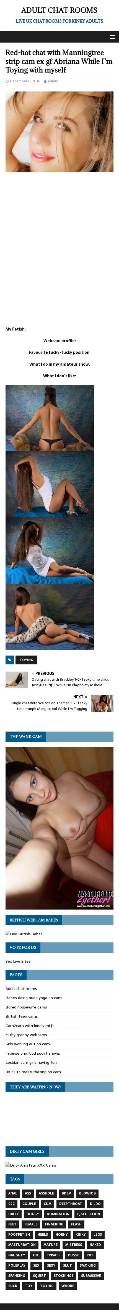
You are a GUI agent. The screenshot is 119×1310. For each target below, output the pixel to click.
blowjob (87, 1193)
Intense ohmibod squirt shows (33, 1053)
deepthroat (70, 1204)
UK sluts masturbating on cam (33, 1072)
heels (43, 1234)
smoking (88, 1265)
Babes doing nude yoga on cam (34, 998)
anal (12, 1193)
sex (36, 1265)
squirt (39, 1275)
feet (12, 1224)
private (53, 1255)
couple (29, 1204)
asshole (46, 1193)
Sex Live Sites (18, 961)
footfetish (19, 1234)
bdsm (66, 1193)
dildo (95, 1204)
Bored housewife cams (26, 1007)
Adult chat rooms (21, 989)
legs (98, 1234)
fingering (54, 1224)
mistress (73, 1245)
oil (36, 1255)
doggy (33, 1214)
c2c (11, 1204)
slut (67, 1265)
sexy (51, 1265)
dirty (13, 1214)
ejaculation (88, 1214)
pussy (73, 1255)
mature (50, 1245)
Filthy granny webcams (26, 1035)
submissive (91, 1275)
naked (95, 1245)
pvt (90, 1255)
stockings (63, 1275)
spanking (16, 1275)
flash (76, 1224)
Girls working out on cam (28, 1044)
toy (28, 1286)
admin (53, 81)
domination (58, 1214)
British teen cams (22, 1016)
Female (30, 1224)
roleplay (16, 1265)
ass (28, 1193)
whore (67, 1286)
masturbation (22, 1245)
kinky (81, 1234)
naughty (16, 1255)
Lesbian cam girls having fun (31, 1062)
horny (62, 1234)
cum (47, 1204)
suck (12, 1286)
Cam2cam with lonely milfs (30, 1026)
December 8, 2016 (25, 81)
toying (26, 660)
